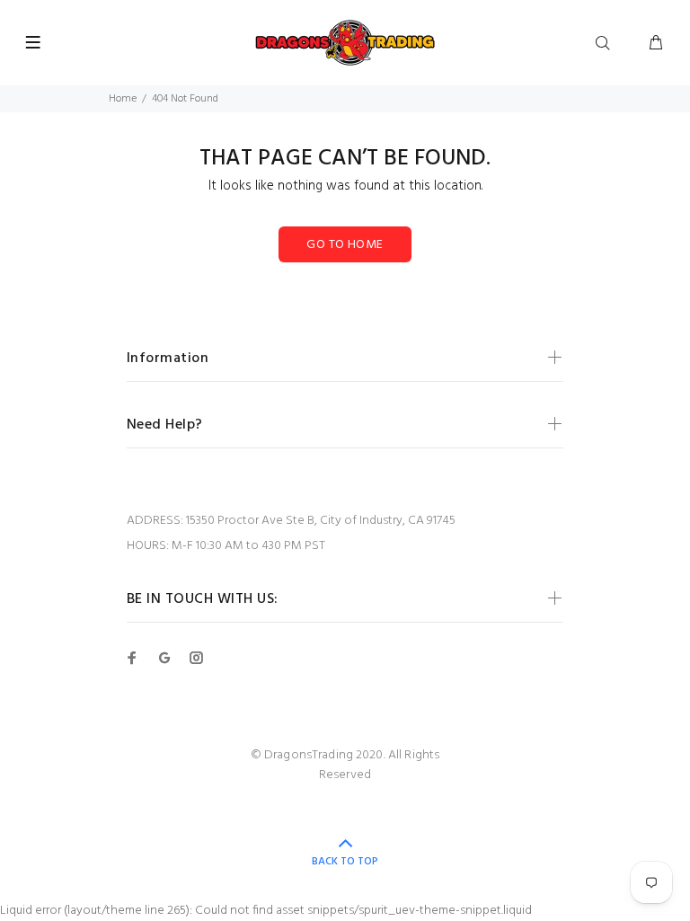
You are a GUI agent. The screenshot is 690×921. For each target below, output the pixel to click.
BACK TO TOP (345, 862)
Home (123, 99)
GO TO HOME (344, 245)
